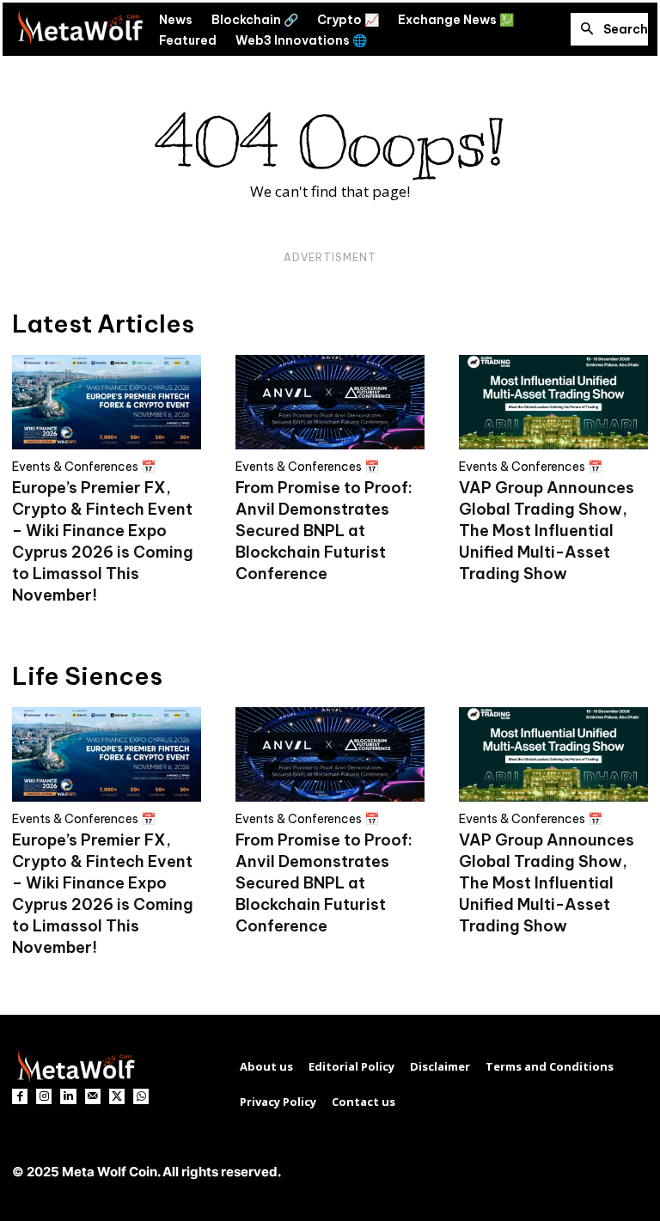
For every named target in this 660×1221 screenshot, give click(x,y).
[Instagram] (44, 1096)
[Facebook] (20, 1096)
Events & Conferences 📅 (84, 467)
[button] (609, 29)
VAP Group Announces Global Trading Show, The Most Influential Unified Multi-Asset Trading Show (546, 530)
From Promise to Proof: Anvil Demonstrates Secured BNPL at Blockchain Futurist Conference (323, 530)
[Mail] (93, 1096)
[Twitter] (117, 1096)
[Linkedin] (68, 1096)
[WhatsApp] (141, 1096)
